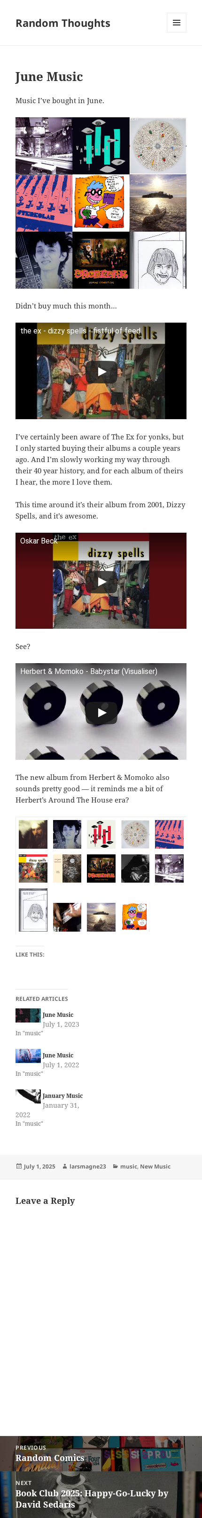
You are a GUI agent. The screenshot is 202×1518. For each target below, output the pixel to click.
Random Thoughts (63, 23)
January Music (63, 1096)
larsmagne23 (88, 1166)
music (128, 1166)
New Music (155, 1166)
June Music (58, 1015)
